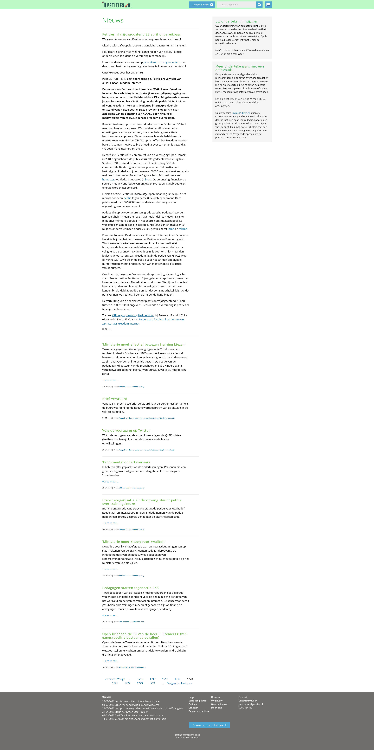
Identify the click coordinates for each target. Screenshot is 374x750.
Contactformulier (248, 700)
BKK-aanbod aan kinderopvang (131, 386)
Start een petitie (197, 700)
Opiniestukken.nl (241, 113)
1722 (127, 683)
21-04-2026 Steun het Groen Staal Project (125, 711)
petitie (127, 198)
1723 (140, 683)
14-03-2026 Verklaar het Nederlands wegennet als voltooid (134, 718)
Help (191, 697)
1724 (152, 683)
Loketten (193, 707)
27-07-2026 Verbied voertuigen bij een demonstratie (131, 701)
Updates (215, 697)
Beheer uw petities (199, 711)
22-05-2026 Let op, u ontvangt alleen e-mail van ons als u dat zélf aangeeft (142, 708)
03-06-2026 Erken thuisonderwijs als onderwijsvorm (130, 704)
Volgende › (173, 683)
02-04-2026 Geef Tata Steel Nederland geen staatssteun (132, 715)
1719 (177, 679)
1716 (140, 679)
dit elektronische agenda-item (161, 62)
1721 (115, 683)
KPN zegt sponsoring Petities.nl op (133, 315)
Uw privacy (217, 700)
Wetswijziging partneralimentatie (132, 667)
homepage (108, 179)
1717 (153, 679)
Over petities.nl (219, 704)
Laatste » (186, 683)
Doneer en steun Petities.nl (209, 725)
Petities (193, 704)
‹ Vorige (120, 679)
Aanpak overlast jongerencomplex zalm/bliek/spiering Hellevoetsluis (147, 418)
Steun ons (216, 707)
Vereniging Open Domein (187, 737)
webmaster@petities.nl (251, 704)
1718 (165, 679)
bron (171, 229)
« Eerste (110, 679)
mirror (147, 179)
